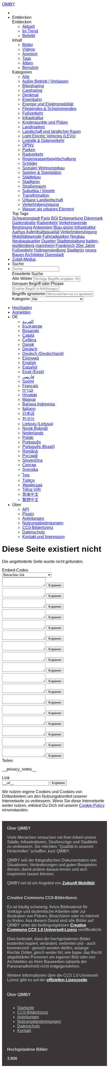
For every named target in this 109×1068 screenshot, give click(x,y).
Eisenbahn (32, 99)
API (25, 509)
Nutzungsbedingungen (42, 523)
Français (30, 386)
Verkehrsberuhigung (40, 204)
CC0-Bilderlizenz (37, 527)
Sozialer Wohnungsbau (43, 168)
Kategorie (21, 299)
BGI (54, 218)
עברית (27, 390)
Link (6, 778)
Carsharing (32, 90)
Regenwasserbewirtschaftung (49, 159)
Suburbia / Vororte (38, 191)
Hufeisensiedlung (50, 250)
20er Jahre (85, 245)
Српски (29, 465)
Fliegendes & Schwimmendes (49, 108)
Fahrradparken (56, 236)
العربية (27, 321)
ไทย (25, 475)
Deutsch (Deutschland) (43, 353)
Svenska (30, 469)
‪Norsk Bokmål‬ (35, 428)
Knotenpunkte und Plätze (45, 122)
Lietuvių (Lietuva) (37, 424)
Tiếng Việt (31, 489)
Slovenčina (32, 460)
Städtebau (31, 177)
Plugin (28, 514)
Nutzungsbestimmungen (39, 1021)
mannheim (45, 245)
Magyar (29, 399)
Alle (25, 77)
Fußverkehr (32, 113)
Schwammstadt (26, 218)
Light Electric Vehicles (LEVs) (49, 136)
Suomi (28, 381)
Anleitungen (33, 518)
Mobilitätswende (27, 236)
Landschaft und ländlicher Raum (51, 131)
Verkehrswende (73, 223)
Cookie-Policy (91, 805)
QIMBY (8, 4)
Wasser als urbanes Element (48, 209)
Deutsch (29, 349)
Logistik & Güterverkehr (43, 140)
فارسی (28, 377)
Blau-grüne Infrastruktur (74, 227)
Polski (27, 437)
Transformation (35, 195)
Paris (45, 218)
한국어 (28, 419)
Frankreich (65, 245)
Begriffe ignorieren (28, 294)
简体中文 (30, 494)
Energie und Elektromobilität (47, 104)
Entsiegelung (71, 218)
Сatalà (28, 335)
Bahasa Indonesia (38, 404)
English (29, 363)
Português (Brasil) (38, 446)
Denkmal (30, 95)
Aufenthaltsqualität (42, 232)
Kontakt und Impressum (43, 537)
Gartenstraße (24, 223)
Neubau (77, 236)
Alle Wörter (22, 278)
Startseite (25, 1008)
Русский (30, 456)
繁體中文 (30, 499)
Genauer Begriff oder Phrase (38, 283)
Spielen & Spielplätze (41, 172)
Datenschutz (33, 532)
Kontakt (24, 1030)
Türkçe (28, 480)
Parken (28, 150)
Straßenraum (34, 186)
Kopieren (54, 585)
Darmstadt (54, 255)
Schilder (29, 163)
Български (32, 326)
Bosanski (30, 331)
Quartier (48, 241)
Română (30, 451)
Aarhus (18, 232)
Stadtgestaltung (71, 241)
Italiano (28, 408)
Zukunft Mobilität (78, 883)
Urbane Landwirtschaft (42, 200)
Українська (32, 485)
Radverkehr (32, 154)
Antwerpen (42, 227)
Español (29, 367)
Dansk (28, 344)
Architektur (34, 255)
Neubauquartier (26, 241)
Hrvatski (29, 395)
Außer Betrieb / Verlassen (45, 81)
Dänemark (93, 218)
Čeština (29, 340)
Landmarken (33, 127)
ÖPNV (28, 145)
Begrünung (22, 227)
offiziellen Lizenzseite (66, 980)
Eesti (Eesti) (33, 372)
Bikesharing (33, 86)
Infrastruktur (32, 118)
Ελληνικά (30, 358)
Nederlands (32, 433)
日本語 (28, 413)
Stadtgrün (31, 182)
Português (31, 442)
